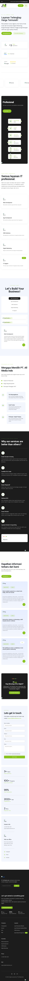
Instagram (8, 851)
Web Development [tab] (14, 298)
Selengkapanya (6, 33)
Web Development (7, 202)
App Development (7, 218)
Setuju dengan (13, 753)
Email (5, 728)
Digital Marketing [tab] (14, 307)
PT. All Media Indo (24, 1)
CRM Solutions (6, 233)
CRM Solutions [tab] (14, 304)
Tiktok (7, 854)
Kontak (20, 5)
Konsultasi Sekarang (18, 33)
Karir (2, 930)
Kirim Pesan (14, 757)
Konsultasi (6, 111)
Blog (2, 932)
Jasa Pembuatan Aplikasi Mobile (20, 928)
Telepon (5, 733)
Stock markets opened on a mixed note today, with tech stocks (12, 591)
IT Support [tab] (14, 310)
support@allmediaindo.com (14, 718)
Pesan (5, 744)
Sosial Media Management (20, 932)
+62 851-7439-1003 (5, 956)
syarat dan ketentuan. (16, 753)
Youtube (7, 857)
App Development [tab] (14, 301)
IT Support (5, 263)
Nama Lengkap (7, 723)
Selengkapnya (5, 576)
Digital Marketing (7, 248)
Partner (2, 928)
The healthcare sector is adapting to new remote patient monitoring (13, 648)
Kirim (17, 885)
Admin (13, 587)
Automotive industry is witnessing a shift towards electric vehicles (13, 620)
